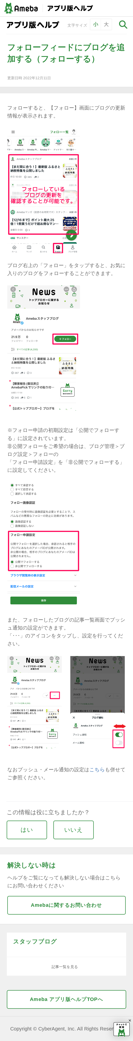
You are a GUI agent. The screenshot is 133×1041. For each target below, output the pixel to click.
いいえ (73, 830)
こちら (97, 769)
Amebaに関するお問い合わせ (66, 905)
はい (27, 830)
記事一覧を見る (65, 967)
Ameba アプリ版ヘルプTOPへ (66, 999)
